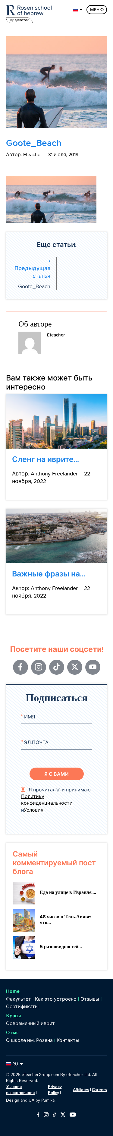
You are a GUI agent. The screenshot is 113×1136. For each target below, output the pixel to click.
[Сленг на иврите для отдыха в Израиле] (56, 421)
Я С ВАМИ (56, 774)
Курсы (13, 1015)
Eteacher (56, 335)
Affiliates (81, 1090)
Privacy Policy (55, 1090)
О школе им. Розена (29, 1040)
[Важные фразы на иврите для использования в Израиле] (56, 536)
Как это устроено (56, 999)
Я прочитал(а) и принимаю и (56, 799)
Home (13, 991)
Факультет (18, 999)
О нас (12, 1032)
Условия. (34, 809)
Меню (97, 10)
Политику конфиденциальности (47, 799)
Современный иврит (30, 1023)
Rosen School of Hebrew (30, 13)
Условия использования (20, 1090)
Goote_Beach (32, 277)
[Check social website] (38, 1115)
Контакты (68, 1040)
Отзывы (89, 999)
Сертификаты (22, 1006)
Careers (99, 1090)
